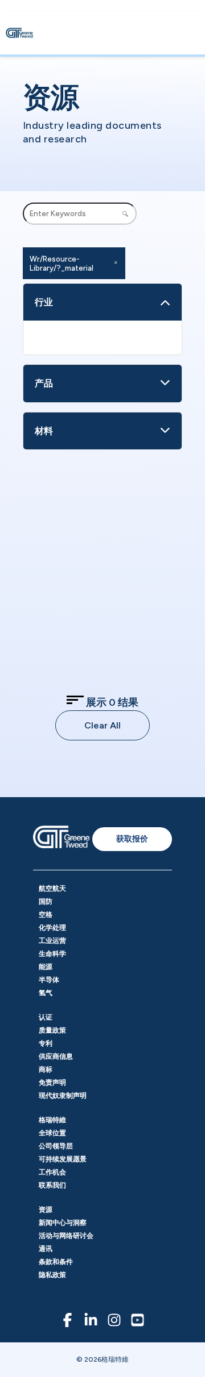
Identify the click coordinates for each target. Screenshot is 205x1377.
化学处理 (52, 928)
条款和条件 (56, 1262)
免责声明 (52, 1083)
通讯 (45, 1249)
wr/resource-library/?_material (61, 263)
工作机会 (52, 1172)
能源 (45, 967)
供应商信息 (56, 1056)
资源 (45, 1210)
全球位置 (52, 1133)
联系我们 (52, 1185)
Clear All (102, 725)
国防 (45, 902)
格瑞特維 (52, 1120)
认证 (45, 1017)
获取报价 (132, 838)
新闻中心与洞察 (63, 1223)
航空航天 (52, 888)
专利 (45, 1043)
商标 (45, 1069)
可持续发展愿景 (63, 1159)
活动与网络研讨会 (66, 1236)
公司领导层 (56, 1146)
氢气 (45, 993)
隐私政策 (52, 1275)
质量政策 (52, 1030)
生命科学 (52, 954)
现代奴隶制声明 (63, 1096)
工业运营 (52, 941)
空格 (45, 915)
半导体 (49, 980)
